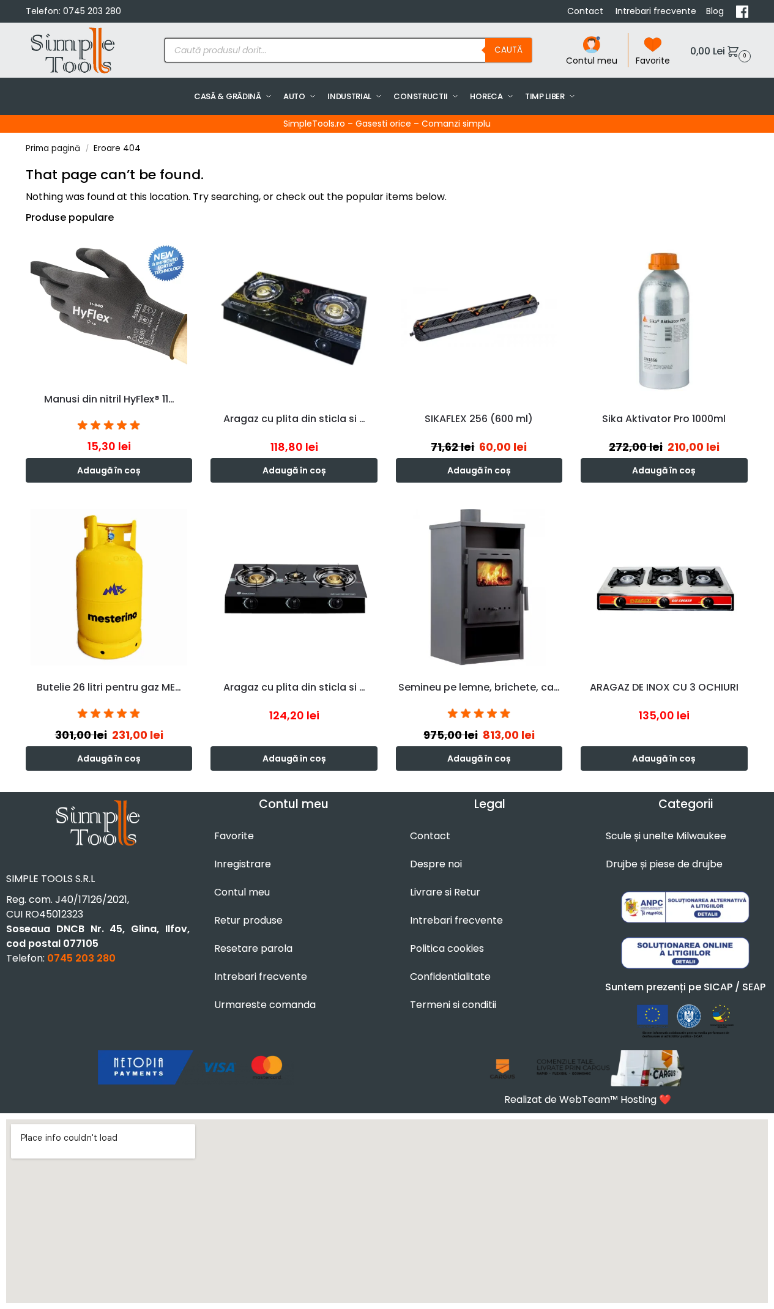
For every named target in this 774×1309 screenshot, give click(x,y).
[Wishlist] (186, 253)
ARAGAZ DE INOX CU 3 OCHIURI (664, 687)
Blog (716, 11)
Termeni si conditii (453, 1005)
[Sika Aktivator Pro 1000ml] (664, 318)
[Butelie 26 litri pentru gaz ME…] (109, 587)
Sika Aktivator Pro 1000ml (664, 419)
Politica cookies (447, 948)
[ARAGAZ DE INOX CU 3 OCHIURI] (664, 587)
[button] (719, 50)
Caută (508, 50)
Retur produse (248, 920)
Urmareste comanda (265, 1005)
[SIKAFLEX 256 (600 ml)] (479, 318)
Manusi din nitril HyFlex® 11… (109, 399)
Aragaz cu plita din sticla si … (294, 419)
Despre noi (436, 864)
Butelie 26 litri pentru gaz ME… (109, 687)
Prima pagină (53, 148)
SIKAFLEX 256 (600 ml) (479, 419)
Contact (586, 11)
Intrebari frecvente (656, 11)
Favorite (653, 60)
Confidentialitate (450, 977)
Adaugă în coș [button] (109, 470)
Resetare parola (253, 948)
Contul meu (591, 60)
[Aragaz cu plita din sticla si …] (293, 318)
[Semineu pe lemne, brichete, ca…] (479, 587)
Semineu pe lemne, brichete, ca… (479, 687)
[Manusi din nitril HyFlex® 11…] (109, 308)
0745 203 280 (92, 11)
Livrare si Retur (445, 892)
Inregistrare (242, 864)
